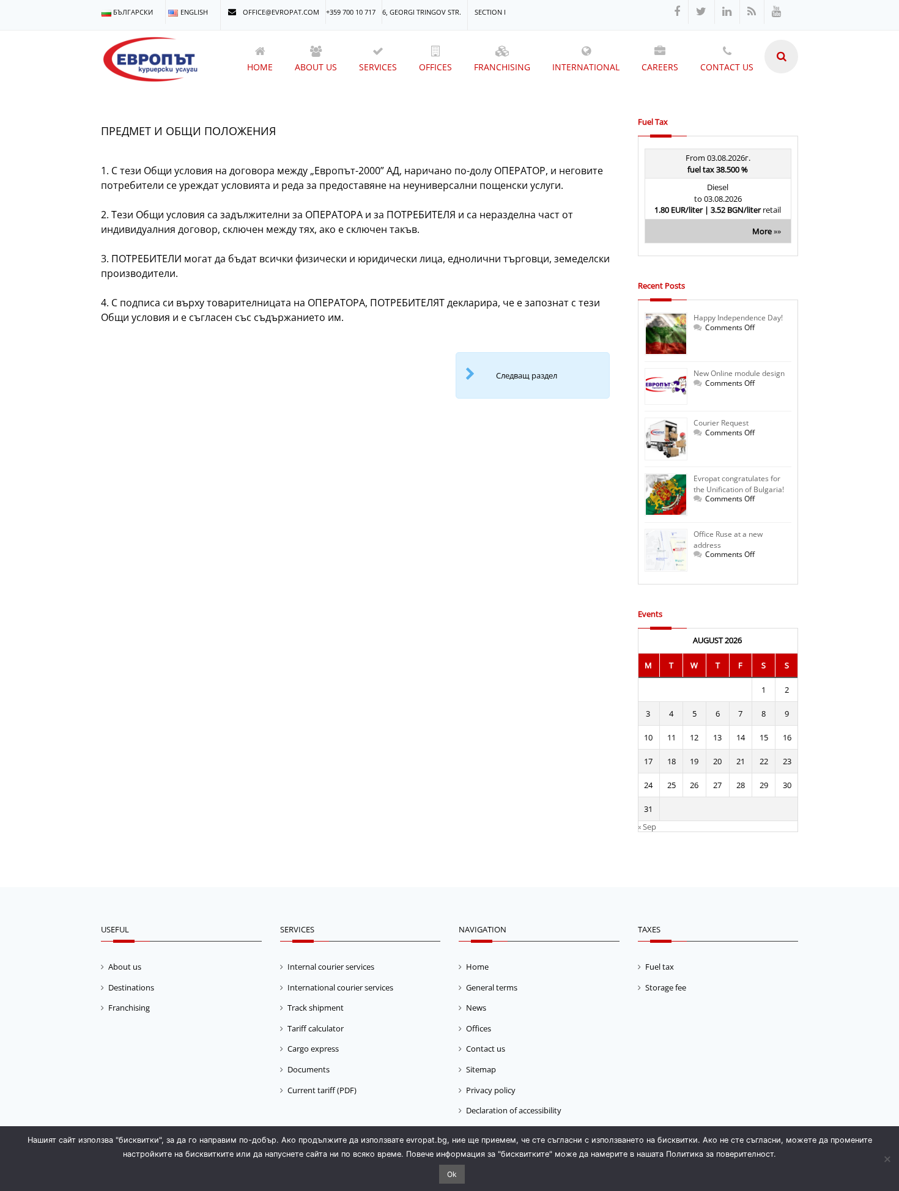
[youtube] (776, 12)
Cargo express (313, 1048)
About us (124, 966)
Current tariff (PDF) (322, 1090)
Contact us (485, 1048)
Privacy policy (491, 1090)
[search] (781, 56)
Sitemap (481, 1069)
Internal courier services (330, 966)
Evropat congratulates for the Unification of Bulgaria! (739, 484)
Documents (308, 1069)
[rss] (751, 12)
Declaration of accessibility (513, 1110)
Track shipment (315, 1007)
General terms (491, 987)
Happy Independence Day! (738, 317)
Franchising (129, 1007)
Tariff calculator (315, 1028)
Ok (452, 1174)
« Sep (646, 826)
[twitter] (701, 12)
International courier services (340, 987)
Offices (478, 1028)
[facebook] (677, 12)
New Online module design (739, 373)
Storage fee (665, 987)
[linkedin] (727, 12)
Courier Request (721, 423)
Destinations (131, 987)
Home (477, 966)
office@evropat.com (280, 12)
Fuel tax (659, 966)
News (476, 1007)
